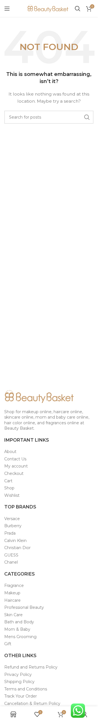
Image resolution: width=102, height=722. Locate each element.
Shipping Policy (19, 681)
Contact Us (15, 459)
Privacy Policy (18, 674)
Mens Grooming (20, 636)
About (10, 451)
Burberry (13, 525)
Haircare (12, 600)
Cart (8, 480)
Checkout (14, 473)
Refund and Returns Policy (31, 667)
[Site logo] (48, 8)
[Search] (77, 8)
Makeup (12, 592)
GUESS (11, 555)
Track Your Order (20, 696)
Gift (7, 643)
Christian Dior (17, 547)
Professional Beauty (24, 607)
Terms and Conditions (25, 689)
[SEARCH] (87, 117)
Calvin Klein (15, 540)
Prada (10, 533)
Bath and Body (19, 621)
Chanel (11, 562)
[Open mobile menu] (7, 8)
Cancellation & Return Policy (32, 703)
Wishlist (12, 495)
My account (16, 466)
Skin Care (13, 614)
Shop (9, 488)
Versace (12, 518)
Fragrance (14, 585)
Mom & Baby (17, 629)
